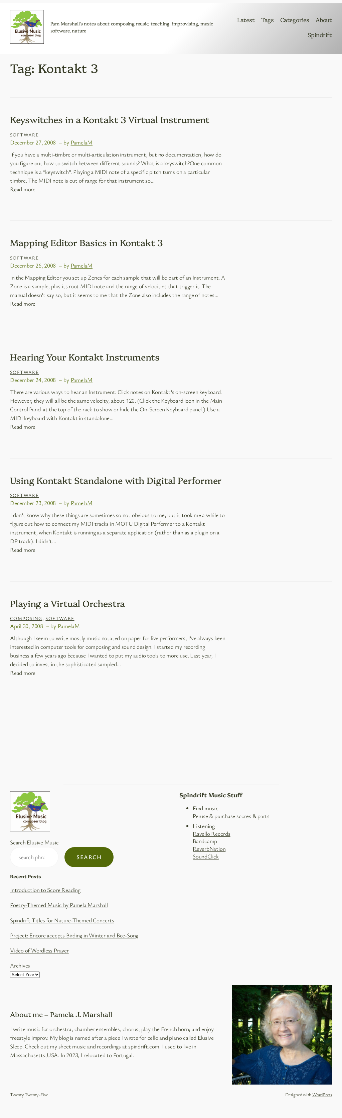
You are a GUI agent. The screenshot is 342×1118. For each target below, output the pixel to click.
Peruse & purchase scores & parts (231, 816)
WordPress (322, 1094)
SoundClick (206, 856)
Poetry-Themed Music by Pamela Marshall (59, 905)
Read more (22, 189)
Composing (26, 618)
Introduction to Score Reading (45, 890)
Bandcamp (205, 841)
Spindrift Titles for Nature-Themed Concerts (62, 920)
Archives (20, 965)
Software (24, 134)
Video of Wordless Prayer (39, 950)
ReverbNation (209, 848)
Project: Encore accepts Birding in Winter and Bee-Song (74, 935)
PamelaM (82, 142)
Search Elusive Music (34, 842)
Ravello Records (211, 833)
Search (89, 857)
